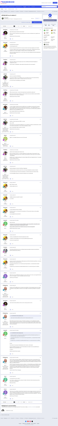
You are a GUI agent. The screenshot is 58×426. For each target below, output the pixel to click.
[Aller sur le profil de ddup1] (5, 139)
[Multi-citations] (10, 39)
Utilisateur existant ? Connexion (47, 2)
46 (5, 280)
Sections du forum (18, 6)
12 (21, 26)
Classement (33, 6)
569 (5, 112)
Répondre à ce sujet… (9, 410)
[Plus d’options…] (40, 29)
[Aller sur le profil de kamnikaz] (5, 33)
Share (33, 18)
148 (5, 228)
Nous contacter (33, 423)
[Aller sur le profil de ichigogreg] (5, 289)
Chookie (5, 247)
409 (5, 293)
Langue (20, 423)
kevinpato (5, 104)
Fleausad (5, 42)
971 (5, 127)
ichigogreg (5, 285)
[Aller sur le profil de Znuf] (5, 380)
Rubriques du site (11, 6)
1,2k (5, 255)
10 (18, 26)
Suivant (24, 26)
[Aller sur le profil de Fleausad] (5, 46)
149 (5, 384)
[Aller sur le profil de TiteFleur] (5, 63)
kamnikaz (5, 29)
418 (5, 67)
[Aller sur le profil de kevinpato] (5, 108)
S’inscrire (55, 2)
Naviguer (24, 6)
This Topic (52, 6)
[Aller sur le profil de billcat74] (3, 18)
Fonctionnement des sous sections (49, 20)
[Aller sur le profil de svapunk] (5, 224)
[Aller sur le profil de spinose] (5, 77)
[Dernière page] (26, 26)
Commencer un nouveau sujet (25, 22)
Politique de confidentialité (26, 423)
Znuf (5, 376)
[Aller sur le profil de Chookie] (5, 251)
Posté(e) (12, 29)
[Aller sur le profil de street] (5, 276)
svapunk (5, 220)
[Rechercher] (56, 6)
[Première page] (1, 26)
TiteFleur (5, 59)
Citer (12, 70)
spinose (5, 73)
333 (5, 143)
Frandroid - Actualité (4, 6)
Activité (29, 6)
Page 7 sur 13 (30, 26)
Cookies (38, 423)
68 (5, 50)
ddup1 (5, 135)
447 (5, 37)
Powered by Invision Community (29, 424)
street (5, 272)
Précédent (4, 26)
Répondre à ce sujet (37, 22)
